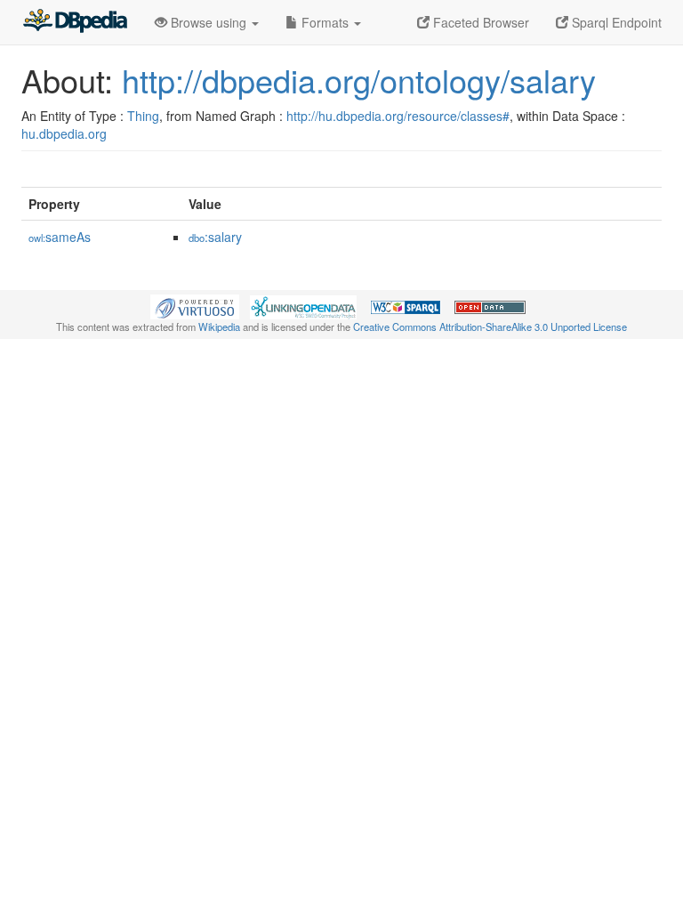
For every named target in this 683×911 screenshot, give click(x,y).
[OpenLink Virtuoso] (194, 305)
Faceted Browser (479, 22)
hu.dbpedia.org (64, 133)
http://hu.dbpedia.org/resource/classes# (398, 116)
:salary (215, 237)
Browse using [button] (208, 22)
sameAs (59, 237)
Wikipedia (219, 326)
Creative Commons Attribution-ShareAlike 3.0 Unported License (490, 326)
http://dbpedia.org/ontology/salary (359, 79)
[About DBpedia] (74, 22)
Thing (143, 116)
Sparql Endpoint (615, 22)
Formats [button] (325, 22)
